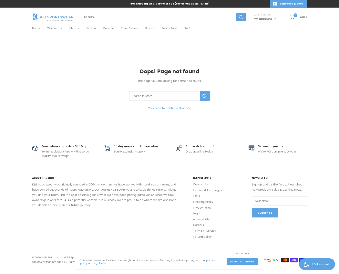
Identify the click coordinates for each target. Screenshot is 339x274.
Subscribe (265, 213)
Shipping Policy (203, 202)
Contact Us (201, 184)
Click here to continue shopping (169, 108)
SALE (187, 28)
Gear (106, 28)
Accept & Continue (242, 261)
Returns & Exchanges (207, 190)
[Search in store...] (205, 96)
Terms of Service (204, 231)
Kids (89, 28)
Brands (150, 28)
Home (36, 28)
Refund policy (202, 237)
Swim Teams (130, 28)
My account (263, 19)
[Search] (241, 17)
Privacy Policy (202, 208)
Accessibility (201, 219)
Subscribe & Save (291, 3)
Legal (196, 213)
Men (72, 28)
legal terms (100, 263)
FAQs (196, 196)
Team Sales (169, 28)
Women (52, 28)
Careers (198, 225)
